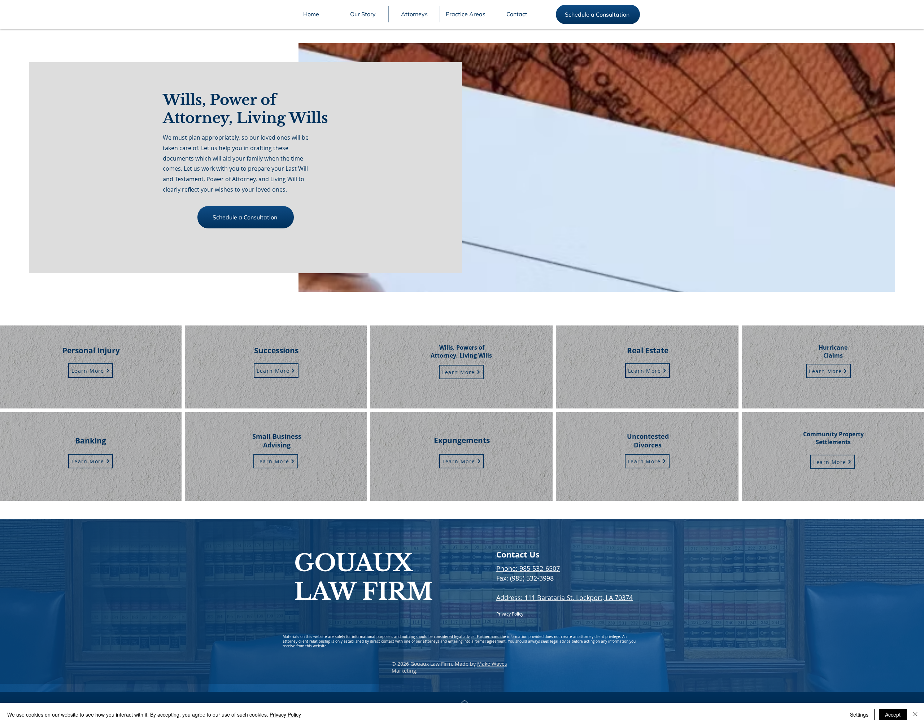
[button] (414, 14)
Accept (893, 714)
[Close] (915, 714)
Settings (859, 714)
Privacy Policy (285, 714)
